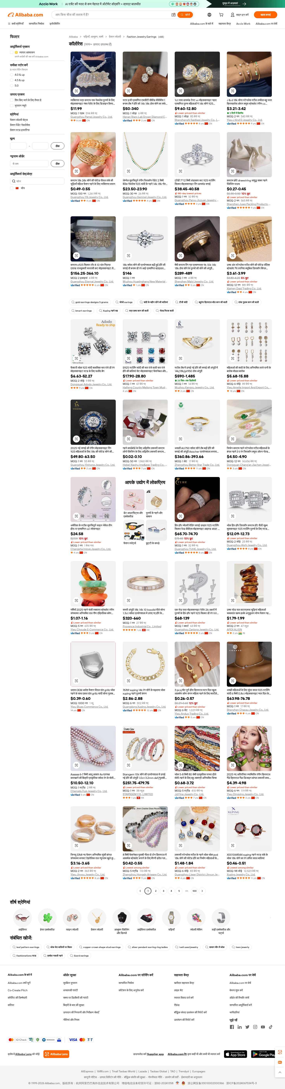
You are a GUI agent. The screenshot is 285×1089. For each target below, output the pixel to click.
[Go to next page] (202, 890)
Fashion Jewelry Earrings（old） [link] (146, 36)
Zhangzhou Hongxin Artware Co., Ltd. (145, 874)
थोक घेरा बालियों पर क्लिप (61, 947)
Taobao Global (158, 1071)
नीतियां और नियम (71, 1019)
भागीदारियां (234, 1012)
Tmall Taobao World (123, 1071)
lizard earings (81, 955)
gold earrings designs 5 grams (91, 302)
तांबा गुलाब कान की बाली (248, 302)
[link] (280, 1052)
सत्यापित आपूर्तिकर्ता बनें (241, 1005)
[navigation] (37, 464)
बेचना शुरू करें (236, 990)
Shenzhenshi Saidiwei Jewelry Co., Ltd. (197, 119)
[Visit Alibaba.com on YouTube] (263, 1027)
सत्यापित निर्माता (126, 982)
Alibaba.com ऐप (177, 1054)
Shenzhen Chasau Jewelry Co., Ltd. (248, 709)
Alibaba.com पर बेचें (240, 982)
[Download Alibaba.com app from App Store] (235, 1054)
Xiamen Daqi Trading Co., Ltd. (244, 288)
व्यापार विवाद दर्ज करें (183, 997)
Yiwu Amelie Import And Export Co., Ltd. (249, 387)
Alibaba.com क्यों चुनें (19, 982)
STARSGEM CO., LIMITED (138, 794)
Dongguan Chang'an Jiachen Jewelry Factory (249, 464)
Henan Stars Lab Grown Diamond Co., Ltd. (145, 116)
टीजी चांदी (183, 302)
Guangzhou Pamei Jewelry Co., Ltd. (91, 116)
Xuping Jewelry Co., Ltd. (241, 874)
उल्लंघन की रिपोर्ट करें (184, 1019)
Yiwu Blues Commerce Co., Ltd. (89, 706)
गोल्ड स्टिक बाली (167, 310)
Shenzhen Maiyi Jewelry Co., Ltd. (194, 281)
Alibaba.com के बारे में (20, 974)
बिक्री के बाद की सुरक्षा (73, 1005)
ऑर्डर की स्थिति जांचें (239, 997)
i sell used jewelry (188, 947)
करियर (11, 1005)
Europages (198, 1071)
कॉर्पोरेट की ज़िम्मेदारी (17, 997)
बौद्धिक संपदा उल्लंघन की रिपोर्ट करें (190, 1012)
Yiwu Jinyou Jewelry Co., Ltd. (88, 874)
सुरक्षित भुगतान (70, 982)
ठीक (58, 146)
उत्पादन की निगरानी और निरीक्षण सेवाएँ (81, 1012)
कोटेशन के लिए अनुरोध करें (131, 990)
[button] (173, 14)
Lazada (142, 1071)
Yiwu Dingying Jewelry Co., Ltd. (245, 794)
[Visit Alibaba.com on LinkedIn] (239, 1027)
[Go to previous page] (140, 890)
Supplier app (155, 1054)
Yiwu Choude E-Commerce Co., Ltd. (92, 629)
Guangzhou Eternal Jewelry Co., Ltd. (92, 281)
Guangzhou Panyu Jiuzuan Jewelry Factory (197, 200)
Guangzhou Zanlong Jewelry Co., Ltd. (197, 629)
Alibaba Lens (23, 1054)
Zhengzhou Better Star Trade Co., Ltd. (197, 464)
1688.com (103, 1071)
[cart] (222, 15)
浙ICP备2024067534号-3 (241, 1083)
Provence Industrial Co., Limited (142, 626)
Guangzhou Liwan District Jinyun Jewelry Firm (197, 874)
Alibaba (73, 36)
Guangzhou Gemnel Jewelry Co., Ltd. (145, 197)
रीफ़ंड (177, 1005)
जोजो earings (125, 302)
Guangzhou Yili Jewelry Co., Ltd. (89, 197)
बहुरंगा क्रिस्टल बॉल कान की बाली (213, 302)
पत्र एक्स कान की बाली (139, 310)
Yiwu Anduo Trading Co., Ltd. (192, 713)
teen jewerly (242, 947)
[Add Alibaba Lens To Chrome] (56, 1054)
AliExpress (87, 1071)
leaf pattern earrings (27, 947)
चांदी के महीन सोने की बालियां (156, 302)
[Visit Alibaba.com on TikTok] (270, 1027)
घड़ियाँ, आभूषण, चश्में (93, 36)
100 (195, 891)
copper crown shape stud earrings (102, 947)
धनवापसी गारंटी (70, 990)
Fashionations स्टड (26, 955)
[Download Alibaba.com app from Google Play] (264, 1054)
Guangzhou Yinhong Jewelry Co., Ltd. (93, 464)
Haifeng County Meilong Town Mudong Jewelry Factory (145, 387)
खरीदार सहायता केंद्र (184, 982)
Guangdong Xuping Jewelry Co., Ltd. (144, 706)
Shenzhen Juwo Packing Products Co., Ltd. (249, 204)
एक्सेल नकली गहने (55, 955)
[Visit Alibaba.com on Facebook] (232, 1027)
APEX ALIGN (234, 629)
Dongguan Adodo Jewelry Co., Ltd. (91, 384)
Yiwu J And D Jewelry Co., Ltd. (245, 119)
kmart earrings (83, 310)
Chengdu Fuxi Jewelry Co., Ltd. (89, 791)
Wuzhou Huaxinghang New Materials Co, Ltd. (145, 281)
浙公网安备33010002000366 (206, 1083)
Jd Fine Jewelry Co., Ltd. (189, 794)
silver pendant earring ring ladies (150, 947)
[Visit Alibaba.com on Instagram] (255, 1027)
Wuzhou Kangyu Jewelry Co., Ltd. (194, 387)
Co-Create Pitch (18, 990)
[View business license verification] (177, 1083)
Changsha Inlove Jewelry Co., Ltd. (91, 549)
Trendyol (184, 1071)
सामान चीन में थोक (217, 947)
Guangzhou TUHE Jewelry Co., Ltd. (195, 549)
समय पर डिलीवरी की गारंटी (75, 997)
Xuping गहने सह (110, 310)
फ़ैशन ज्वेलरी (115, 36)
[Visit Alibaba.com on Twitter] (247, 1027)
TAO (172, 1071)
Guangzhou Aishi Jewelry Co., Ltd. (247, 545)
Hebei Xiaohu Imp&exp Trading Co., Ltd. (145, 464)
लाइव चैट (178, 990)
